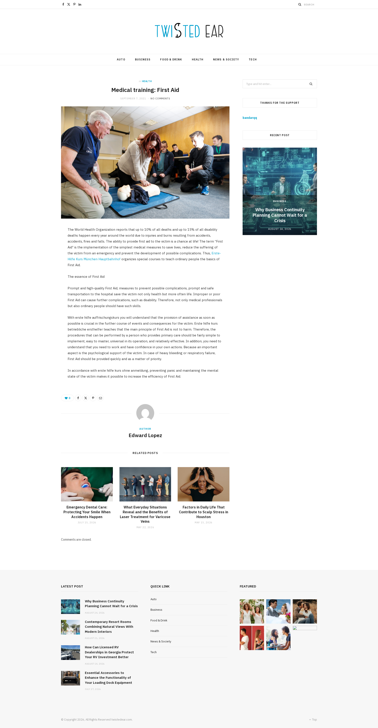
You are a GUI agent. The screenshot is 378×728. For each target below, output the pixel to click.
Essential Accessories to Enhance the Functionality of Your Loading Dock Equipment (108, 678)
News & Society (226, 59)
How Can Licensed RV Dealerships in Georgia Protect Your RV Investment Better (109, 652)
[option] (280, 191)
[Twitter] (85, 398)
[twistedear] (189, 31)
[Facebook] (78, 398)
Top (314, 719)
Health (197, 59)
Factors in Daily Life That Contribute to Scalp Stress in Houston (203, 512)
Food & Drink (171, 59)
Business (143, 59)
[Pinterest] (93, 398)
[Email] (100, 398)
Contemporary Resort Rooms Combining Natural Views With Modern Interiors (109, 627)
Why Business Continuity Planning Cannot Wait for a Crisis (279, 215)
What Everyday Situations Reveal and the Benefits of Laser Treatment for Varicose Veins (145, 514)
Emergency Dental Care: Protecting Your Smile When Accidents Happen (86, 512)
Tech (253, 59)
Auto (121, 59)
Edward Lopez (145, 435)
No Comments (160, 98)
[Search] (299, 4)
